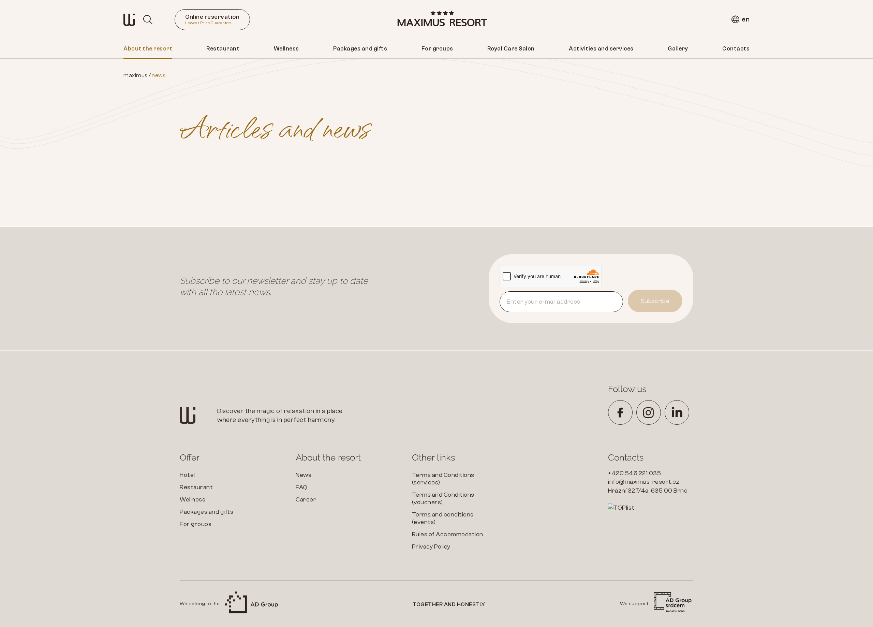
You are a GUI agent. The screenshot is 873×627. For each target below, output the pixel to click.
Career (306, 499)
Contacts (736, 48)
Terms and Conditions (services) (443, 478)
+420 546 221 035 (634, 473)
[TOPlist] (650, 508)
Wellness (286, 48)
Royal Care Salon (511, 48)
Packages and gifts (360, 48)
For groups (437, 48)
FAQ (302, 487)
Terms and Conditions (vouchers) (443, 498)
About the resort (147, 48)
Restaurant (222, 48)
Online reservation (212, 19)
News (303, 475)
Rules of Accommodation (447, 534)
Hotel (187, 475)
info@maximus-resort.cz (643, 481)
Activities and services (601, 48)
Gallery (678, 48)
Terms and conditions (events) (443, 518)
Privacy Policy (431, 546)
